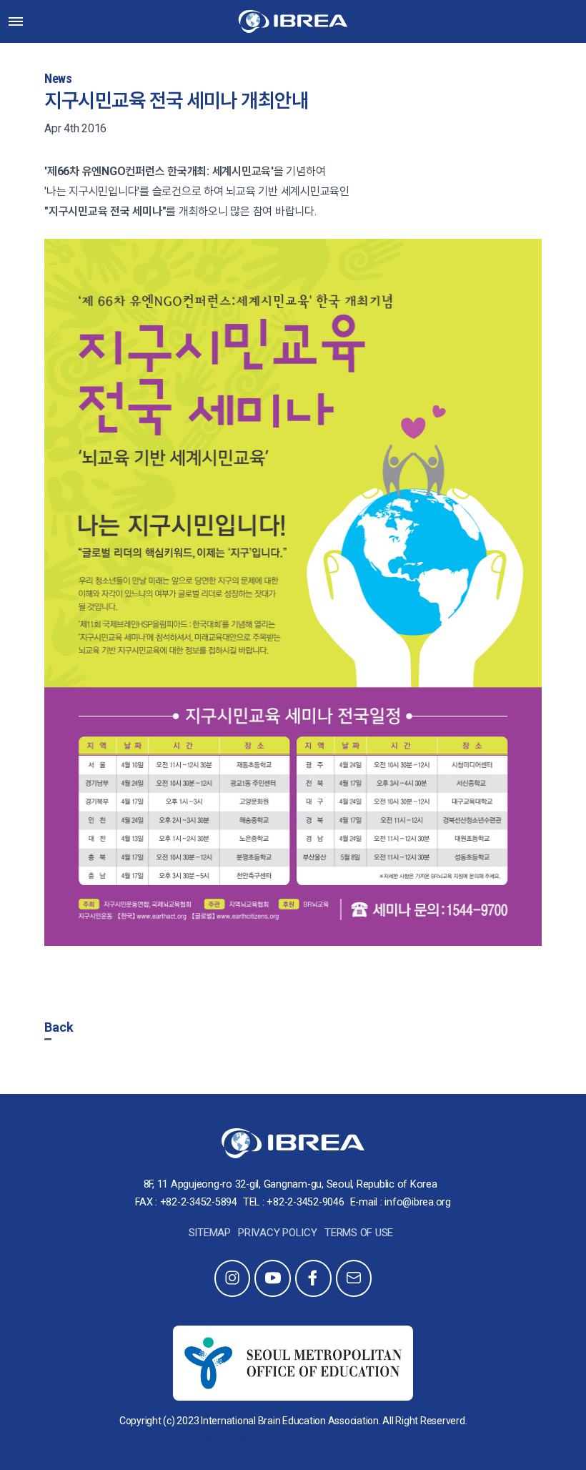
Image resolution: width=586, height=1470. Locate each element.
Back (59, 1027)
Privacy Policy (277, 1232)
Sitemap (210, 1232)
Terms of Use (358, 1232)
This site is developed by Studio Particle (293, 1438)
